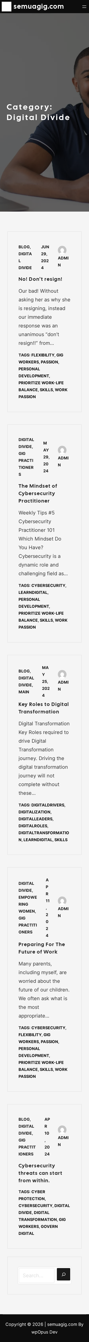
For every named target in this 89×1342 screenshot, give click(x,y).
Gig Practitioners (28, 925)
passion (49, 361)
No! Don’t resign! (41, 279)
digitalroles (33, 825)
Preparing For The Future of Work (42, 948)
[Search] (63, 1274)
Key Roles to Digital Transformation (44, 708)
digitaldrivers (47, 804)
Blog (24, 246)
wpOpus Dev (44, 1332)
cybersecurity (48, 585)
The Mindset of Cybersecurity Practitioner (38, 493)
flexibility (42, 354)
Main (24, 691)
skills (46, 389)
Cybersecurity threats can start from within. (41, 1173)
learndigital (33, 592)
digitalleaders (35, 818)
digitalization (34, 811)
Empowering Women (28, 904)
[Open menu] (84, 7)
